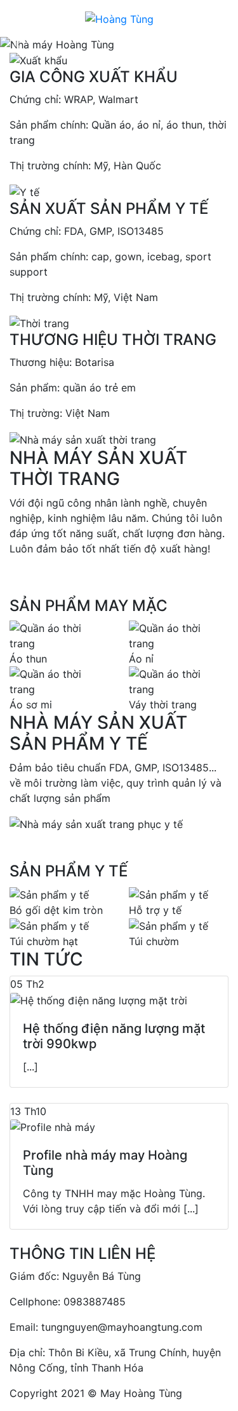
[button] (18, 44)
